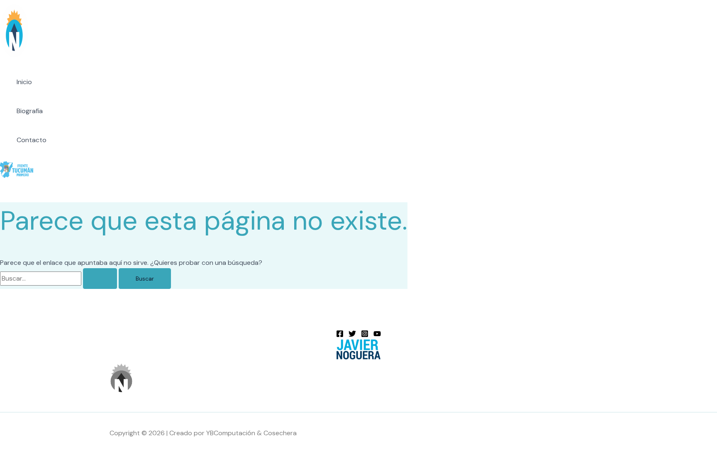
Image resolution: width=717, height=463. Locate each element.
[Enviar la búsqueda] (100, 278)
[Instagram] (364, 335)
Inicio (24, 82)
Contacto (31, 140)
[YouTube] (377, 335)
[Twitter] (352, 335)
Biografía (30, 111)
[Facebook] (340, 335)
